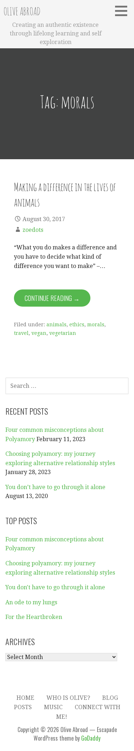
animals (56, 324)
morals (95, 324)
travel (21, 333)
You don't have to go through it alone (55, 587)
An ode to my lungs (31, 602)
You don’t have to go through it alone (55, 487)
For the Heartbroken (33, 617)
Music (53, 707)
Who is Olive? (68, 697)
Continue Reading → (52, 298)
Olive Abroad (22, 11)
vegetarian (62, 333)
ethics (76, 324)
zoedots (33, 229)
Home (25, 697)
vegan (38, 333)
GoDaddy (90, 738)
